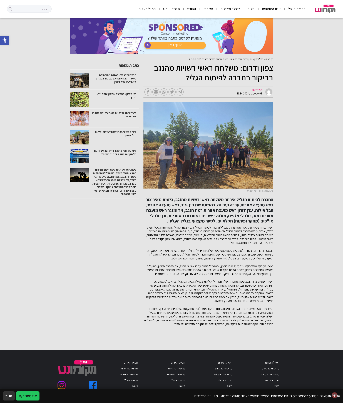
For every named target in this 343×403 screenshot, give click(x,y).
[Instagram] (61, 385)
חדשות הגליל (296, 9)
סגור (8, 395)
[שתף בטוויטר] (172, 92)
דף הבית (269, 59)
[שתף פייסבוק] (147, 92)
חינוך (251, 9)
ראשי (276, 386)
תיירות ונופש (171, 9)
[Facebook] (93, 385)
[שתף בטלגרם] (180, 92)
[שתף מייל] (156, 92)
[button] (4, 40)
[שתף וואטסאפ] (164, 92)
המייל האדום (147, 9)
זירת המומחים (271, 9)
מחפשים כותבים (270, 374)
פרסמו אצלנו (272, 380)
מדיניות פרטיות (270, 368)
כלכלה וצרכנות (230, 9)
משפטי (208, 9)
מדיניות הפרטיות (206, 395)
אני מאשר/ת (28, 395)
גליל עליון (258, 59)
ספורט (191, 9)
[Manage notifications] (334, 395)
